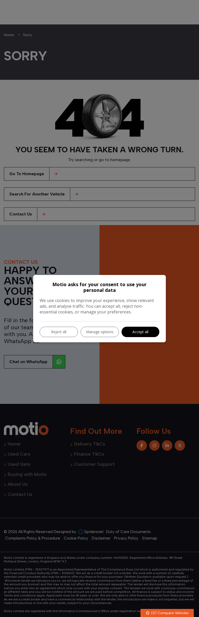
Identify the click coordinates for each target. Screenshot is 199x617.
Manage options (99, 331)
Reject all (58, 331)
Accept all (140, 331)
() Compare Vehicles (169, 613)
